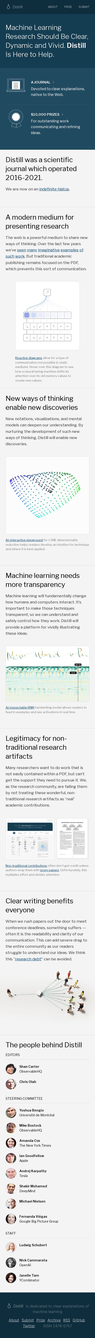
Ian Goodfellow (31, 1156)
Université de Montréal (36, 1115)
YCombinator (29, 1280)
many (32, 250)
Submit (84, 7)
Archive (54, 1320)
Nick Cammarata (33, 1260)
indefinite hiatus (54, 189)
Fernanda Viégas (33, 1216)
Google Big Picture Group (38, 1221)
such (10, 256)
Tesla (23, 1176)
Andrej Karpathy (33, 1171)
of (81, 250)
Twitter (29, 1326)
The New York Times (35, 1145)
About (53, 7)
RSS (66, 1320)
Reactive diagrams (28, 358)
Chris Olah (27, 1082)
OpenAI (25, 1265)
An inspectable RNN (20, 707)
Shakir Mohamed (33, 1186)
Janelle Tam (29, 1275)
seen (21, 250)
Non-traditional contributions (26, 865)
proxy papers (49, 870)
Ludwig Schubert (33, 1245)
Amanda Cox (29, 1141)
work (20, 256)
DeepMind (27, 1191)
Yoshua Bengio (31, 1110)
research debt (28, 959)
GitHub (79, 1320)
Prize (68, 7)
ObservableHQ (30, 1071)
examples (70, 250)
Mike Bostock (30, 1125)
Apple (23, 1161)
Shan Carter (29, 1066)
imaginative (49, 250)
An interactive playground (24, 540)
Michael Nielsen (32, 1201)
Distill (18, 1306)
